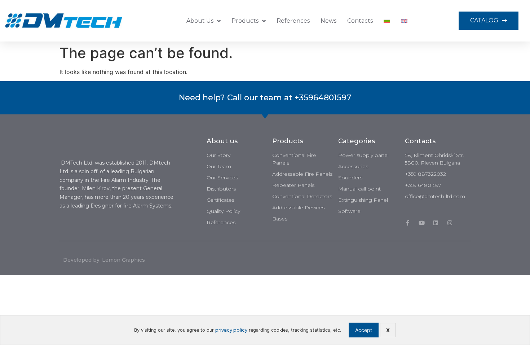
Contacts (360, 20)
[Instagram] (449, 223)
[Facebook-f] (407, 223)
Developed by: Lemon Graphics (104, 260)
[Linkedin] (435, 223)
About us (199, 20)
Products (245, 20)
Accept (363, 330)
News (328, 20)
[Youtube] (421, 223)
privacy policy (231, 330)
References (293, 20)
